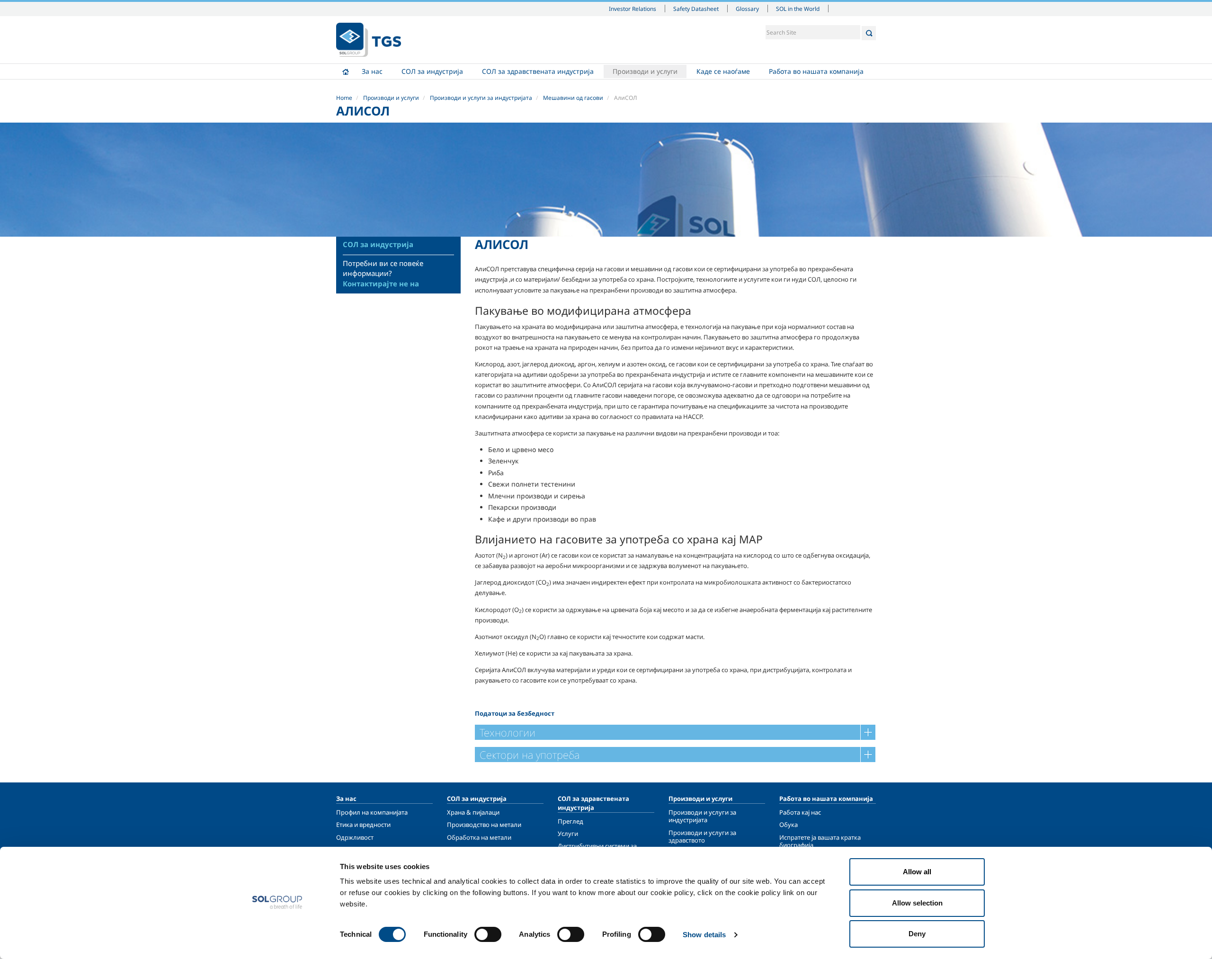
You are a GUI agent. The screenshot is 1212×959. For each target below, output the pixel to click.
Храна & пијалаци (473, 812)
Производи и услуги (645, 71)
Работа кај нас (800, 812)
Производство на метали (484, 824)
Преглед (570, 821)
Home (346, 71)
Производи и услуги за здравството (702, 836)
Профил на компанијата (372, 812)
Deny (917, 934)
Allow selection (917, 903)
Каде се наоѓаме (723, 71)
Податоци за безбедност (514, 713)
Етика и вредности (363, 824)
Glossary (747, 8)
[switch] (487, 934)
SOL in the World (798, 8)
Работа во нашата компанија (816, 71)
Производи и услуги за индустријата (481, 98)
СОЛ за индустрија (432, 71)
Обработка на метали (479, 837)
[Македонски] (368, 40)
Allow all (917, 872)
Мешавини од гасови (573, 98)
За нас (372, 71)
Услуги (568, 833)
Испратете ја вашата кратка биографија (820, 841)
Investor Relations (632, 8)
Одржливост (355, 837)
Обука (788, 824)
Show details (704, 935)
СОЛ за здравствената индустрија (538, 71)
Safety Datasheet (696, 8)
